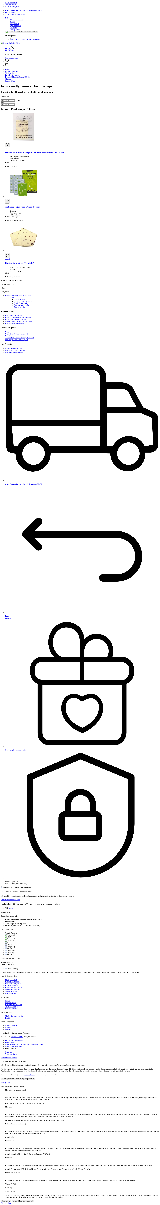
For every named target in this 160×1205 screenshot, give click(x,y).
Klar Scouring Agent (12, 336)
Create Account (10, 1003)
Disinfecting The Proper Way (15, 323)
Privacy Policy (10, 1042)
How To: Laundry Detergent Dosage (18, 317)
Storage (12, 297)
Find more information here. (10, 900)
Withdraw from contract (9, 1058)
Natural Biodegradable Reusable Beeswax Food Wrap (34, 152)
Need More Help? (11, 993)
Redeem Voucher (11, 1009)
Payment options (15, 26)
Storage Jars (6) (19, 307)
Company (8, 1052)
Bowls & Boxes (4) (20, 303)
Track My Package (11, 1007)
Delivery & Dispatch (12, 982)
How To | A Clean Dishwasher (15, 319)
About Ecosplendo (11, 1025)
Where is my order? (16, 20)
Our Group (9, 1027)
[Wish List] (7, 62)
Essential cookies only (15, 1079)
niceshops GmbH (17, 1037)
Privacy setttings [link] (10, 1048)
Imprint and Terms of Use (14, 1040)
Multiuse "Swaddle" (19, 263)
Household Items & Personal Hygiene (18, 295)
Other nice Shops (11, 1054)
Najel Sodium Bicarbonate (14, 352)
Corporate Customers (12, 989)
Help (7, 18)
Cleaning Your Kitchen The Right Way (18, 321)
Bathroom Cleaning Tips (13, 315)
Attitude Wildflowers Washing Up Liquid (19, 338)
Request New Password (13, 1005)
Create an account (11, 58)
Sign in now (9, 51)
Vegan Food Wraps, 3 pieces (22, 207)
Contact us (13, 28)
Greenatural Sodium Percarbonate (16, 334)
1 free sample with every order (15, 14)
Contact (8, 1029)
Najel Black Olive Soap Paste (15, 350)
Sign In (7, 1001)
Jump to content (10, 5)
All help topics (15, 30)
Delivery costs (14, 24)
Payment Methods (11, 986)
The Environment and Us (14, 1016)
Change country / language (21, 1033)
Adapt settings (29, 1079)
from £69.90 (23, 10)
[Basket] (82, 65)
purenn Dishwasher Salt (13, 348)
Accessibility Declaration (13, 1046)
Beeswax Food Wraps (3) (22, 301)
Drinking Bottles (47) (21, 305)
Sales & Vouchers (11, 991)
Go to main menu (11, 3)
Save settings (6, 1201)
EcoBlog (8, 1018)
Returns (12, 22)
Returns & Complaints (13, 984)
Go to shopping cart (12, 7)
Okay (7, 332)
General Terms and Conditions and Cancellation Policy (24, 1044)
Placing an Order (11, 980)
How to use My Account (13, 987)
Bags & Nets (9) (19, 299)
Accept (4, 1079)
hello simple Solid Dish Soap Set (16, 340)
